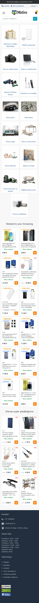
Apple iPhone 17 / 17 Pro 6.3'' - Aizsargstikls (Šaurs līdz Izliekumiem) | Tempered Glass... (28, 394)
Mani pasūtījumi (18, 6)
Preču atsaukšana (9, 571)
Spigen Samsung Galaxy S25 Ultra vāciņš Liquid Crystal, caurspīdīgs (28, 434)
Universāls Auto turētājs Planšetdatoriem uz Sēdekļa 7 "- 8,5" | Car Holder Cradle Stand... (9, 493)
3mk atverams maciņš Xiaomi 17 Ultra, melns (9, 395)
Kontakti (6, 6)
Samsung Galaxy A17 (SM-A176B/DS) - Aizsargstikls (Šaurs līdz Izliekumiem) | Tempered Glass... (10, 245)
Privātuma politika (9, 574)
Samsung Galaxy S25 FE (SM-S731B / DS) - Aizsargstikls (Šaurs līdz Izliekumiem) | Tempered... (9, 336)
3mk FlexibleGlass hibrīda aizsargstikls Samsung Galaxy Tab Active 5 (10, 275)
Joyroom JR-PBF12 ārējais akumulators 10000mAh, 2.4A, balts (10, 305)
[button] (34, 6)
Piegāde (6, 562)
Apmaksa (6, 565)
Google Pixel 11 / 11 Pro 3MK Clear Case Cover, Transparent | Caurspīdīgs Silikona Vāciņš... (9, 366)
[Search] (35, 19)
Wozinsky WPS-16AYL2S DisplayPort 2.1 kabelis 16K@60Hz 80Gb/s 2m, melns (28, 465)
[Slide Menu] (4, 13)
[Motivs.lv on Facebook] (6, 595)
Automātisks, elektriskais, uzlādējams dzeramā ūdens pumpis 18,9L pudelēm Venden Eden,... (29, 273)
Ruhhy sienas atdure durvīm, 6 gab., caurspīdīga (8, 464)
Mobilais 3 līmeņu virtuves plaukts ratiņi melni (27, 495)
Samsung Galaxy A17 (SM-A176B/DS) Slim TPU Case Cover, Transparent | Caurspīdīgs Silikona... (28, 245)
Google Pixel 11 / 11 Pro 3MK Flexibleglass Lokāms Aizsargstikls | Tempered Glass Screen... (28, 336)
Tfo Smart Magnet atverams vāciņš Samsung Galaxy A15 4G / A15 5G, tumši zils (10, 434)
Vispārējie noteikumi (10, 577)
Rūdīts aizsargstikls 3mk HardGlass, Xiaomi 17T (28, 365)
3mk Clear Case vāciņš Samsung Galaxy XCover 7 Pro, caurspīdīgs (28, 305)
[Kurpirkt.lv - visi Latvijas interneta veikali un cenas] (6, 591)
